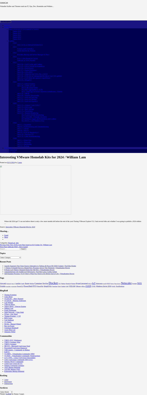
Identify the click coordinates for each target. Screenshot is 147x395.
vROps (83, 286)
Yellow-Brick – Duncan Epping (15, 306)
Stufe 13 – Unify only (24, 107)
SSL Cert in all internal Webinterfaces (30, 45)
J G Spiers (7, 322)
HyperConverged (82, 283)
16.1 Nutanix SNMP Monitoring (33, 115)
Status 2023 (17, 37)
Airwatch (3, 283)
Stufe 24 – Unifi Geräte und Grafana (29, 64)
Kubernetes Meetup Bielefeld (14, 371)
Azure (27, 283)
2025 (14, 47)
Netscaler (126, 283)
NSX (139, 283)
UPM (67, 286)
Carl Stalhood (9, 320)
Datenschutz (13, 150)
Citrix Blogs (8, 297)
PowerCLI (20, 286)
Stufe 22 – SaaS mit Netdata (26, 99)
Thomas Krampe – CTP (12, 316)
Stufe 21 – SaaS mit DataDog (27, 97)
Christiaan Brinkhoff (11, 328)
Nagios (112, 283)
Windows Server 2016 (103, 286)
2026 (14, 43)
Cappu (19, 162)
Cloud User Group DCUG (13, 363)
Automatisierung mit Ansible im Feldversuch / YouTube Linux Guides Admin (30, 272)
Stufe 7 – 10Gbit (23, 128)
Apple (22, 283)
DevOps (45, 283)
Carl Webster (8, 302)
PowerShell (28, 286)
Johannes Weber (9, 332)
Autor (6, 380)
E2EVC (7, 352)
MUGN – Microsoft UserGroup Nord (17, 346)
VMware (78, 286)
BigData (32, 283)
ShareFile (40, 286)
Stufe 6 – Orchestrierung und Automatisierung (33, 127)
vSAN (88, 286)
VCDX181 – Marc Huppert (13, 299)
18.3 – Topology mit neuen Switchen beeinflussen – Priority (42, 91)
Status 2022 (17, 39)
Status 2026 (17, 31)
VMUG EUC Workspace (13, 340)
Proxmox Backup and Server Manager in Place (33, 54)
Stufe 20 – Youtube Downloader (28, 95)
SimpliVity (48, 286)
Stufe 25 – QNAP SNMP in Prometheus (31, 66)
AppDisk (18, 283)
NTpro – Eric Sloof (11, 314)
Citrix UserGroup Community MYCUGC (18, 360)
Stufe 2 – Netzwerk (23, 142)
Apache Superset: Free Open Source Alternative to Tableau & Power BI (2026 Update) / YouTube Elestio (40, 266)
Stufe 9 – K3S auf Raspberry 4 (27, 132)
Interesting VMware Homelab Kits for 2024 (20, 227)
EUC (59, 283)
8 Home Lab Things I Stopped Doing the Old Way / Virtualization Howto (29, 270)
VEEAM (72, 286)
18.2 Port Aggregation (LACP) (32, 90)
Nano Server (117, 283)
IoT (93, 283)
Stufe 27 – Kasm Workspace (27, 70)
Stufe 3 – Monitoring (24, 144)
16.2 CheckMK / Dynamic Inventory (34, 117)
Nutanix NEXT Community (13, 362)
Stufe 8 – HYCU (23, 130)
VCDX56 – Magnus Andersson (15, 301)
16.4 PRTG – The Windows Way (33, 121)
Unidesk (63, 286)
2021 (14, 82)
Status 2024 (17, 35)
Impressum (8, 148)
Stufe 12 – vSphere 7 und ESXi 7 (28, 105)
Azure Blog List (9, 330)
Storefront (54, 286)
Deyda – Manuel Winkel (12, 324)
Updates (11, 41)
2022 (14, 62)
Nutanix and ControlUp (25, 49)
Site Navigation (5, 21)
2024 (14, 53)
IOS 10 (90, 283)
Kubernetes (99, 283)
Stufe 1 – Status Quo (24, 140)
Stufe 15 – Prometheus (25, 111)
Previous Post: (26, 245)
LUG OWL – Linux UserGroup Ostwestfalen (19, 358)
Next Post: (14, 247)
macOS (105, 283)
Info (17, 243)
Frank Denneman (10, 310)
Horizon (73, 283)
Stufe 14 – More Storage (25, 109)
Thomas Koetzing (10, 295)
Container (38, 283)
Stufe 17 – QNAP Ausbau (26, 84)
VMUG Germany (10, 344)
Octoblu (2, 286)
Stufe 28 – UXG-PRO (24, 72)
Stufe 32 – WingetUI (24, 80)
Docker (53, 283)
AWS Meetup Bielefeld (12, 367)
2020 (14, 103)
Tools (59, 286)
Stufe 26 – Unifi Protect (25, 68)
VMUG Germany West (12, 342)
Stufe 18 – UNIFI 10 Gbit (26, 86)
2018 (14, 138)
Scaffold (8, 394)
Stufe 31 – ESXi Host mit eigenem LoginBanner (33, 78)
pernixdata (13, 286)
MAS (108, 283)
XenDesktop (120, 286)
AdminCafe (4, 3)
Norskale (134, 283)
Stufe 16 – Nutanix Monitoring (27, 113)
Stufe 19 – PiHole (23, 93)
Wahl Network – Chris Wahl (14, 312)
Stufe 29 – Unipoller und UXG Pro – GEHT (32, 74)
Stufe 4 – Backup (23, 146)
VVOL (93, 286)
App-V (13, 283)
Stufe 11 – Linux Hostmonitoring (28, 136)
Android (9, 283)
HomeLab (7, 27)
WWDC (113, 286)
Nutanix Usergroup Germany (14, 365)
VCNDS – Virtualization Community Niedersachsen (22, 356)
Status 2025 (17, 33)
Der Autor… (13, 152)
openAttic (8, 286)
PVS (35, 286)
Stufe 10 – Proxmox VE (25, 134)
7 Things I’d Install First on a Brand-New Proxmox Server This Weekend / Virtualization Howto (37, 268)
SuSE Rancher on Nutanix (26, 51)
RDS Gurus (8, 318)
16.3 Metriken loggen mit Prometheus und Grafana (39, 119)
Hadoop (63, 283)
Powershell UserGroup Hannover (15, 348)
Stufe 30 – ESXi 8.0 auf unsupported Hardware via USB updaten (39, 76)
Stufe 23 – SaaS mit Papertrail (27, 101)
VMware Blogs (9, 304)
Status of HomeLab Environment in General (24, 29)
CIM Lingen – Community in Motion (17, 350)
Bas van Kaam (9, 326)
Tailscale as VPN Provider (26, 60)
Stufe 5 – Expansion (24, 125)
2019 (14, 123)
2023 (14, 56)
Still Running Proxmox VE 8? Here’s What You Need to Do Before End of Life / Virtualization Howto (39, 274)
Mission (7, 25)
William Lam (8, 308)
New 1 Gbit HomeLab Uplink (27, 58)
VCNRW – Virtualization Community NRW (19, 354)
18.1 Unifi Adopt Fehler (30, 88)
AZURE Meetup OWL (12, 369)
